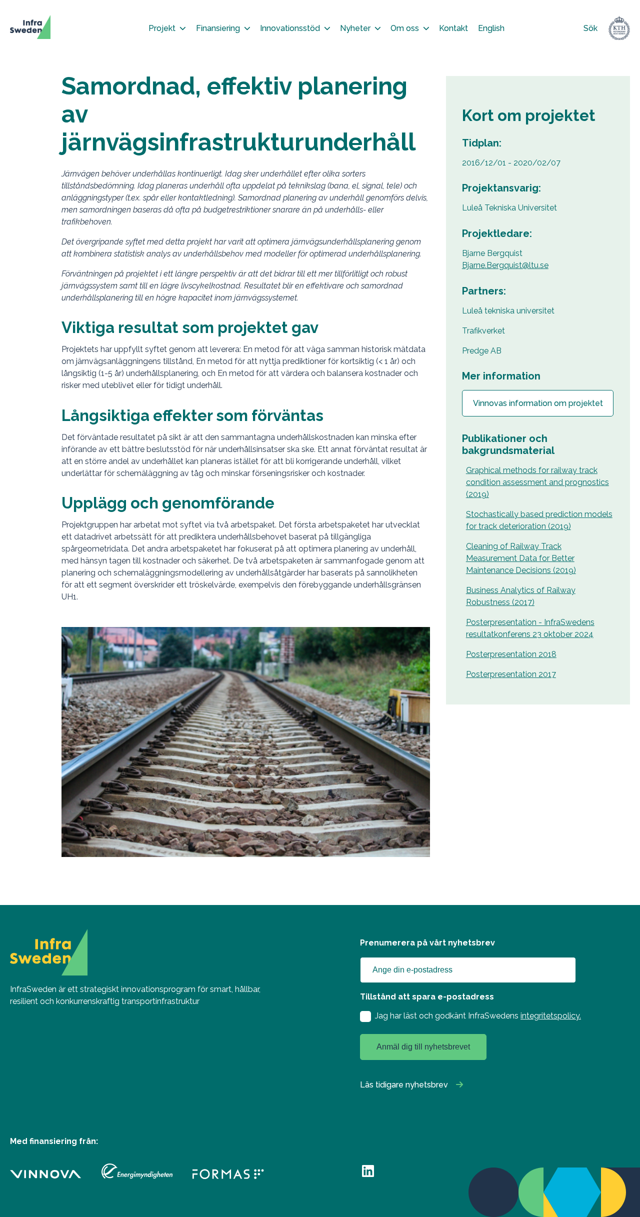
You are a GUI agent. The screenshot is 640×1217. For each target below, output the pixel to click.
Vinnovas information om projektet (538, 403)
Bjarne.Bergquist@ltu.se (505, 265)
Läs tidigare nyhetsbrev (404, 1085)
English (491, 28)
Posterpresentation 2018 (511, 654)
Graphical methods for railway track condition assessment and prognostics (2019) (537, 482)
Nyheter (355, 28)
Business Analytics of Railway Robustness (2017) (521, 596)
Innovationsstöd (290, 28)
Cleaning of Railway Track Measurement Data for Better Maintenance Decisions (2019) (521, 558)
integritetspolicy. (550, 1015)
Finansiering (218, 28)
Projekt (162, 28)
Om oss (404, 28)
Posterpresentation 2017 (511, 674)
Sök (591, 28)
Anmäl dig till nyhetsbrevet (423, 1046)
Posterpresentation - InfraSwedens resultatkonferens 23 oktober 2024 (530, 628)
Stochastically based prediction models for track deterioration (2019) (539, 520)
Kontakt (453, 28)
